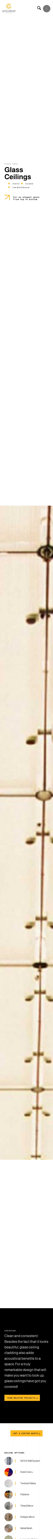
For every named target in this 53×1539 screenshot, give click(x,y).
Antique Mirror (27, 1517)
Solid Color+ (26, 1472)
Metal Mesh (26, 1528)
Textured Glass (28, 1483)
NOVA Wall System (30, 1461)
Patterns (24, 1494)
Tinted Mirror (26, 1506)
